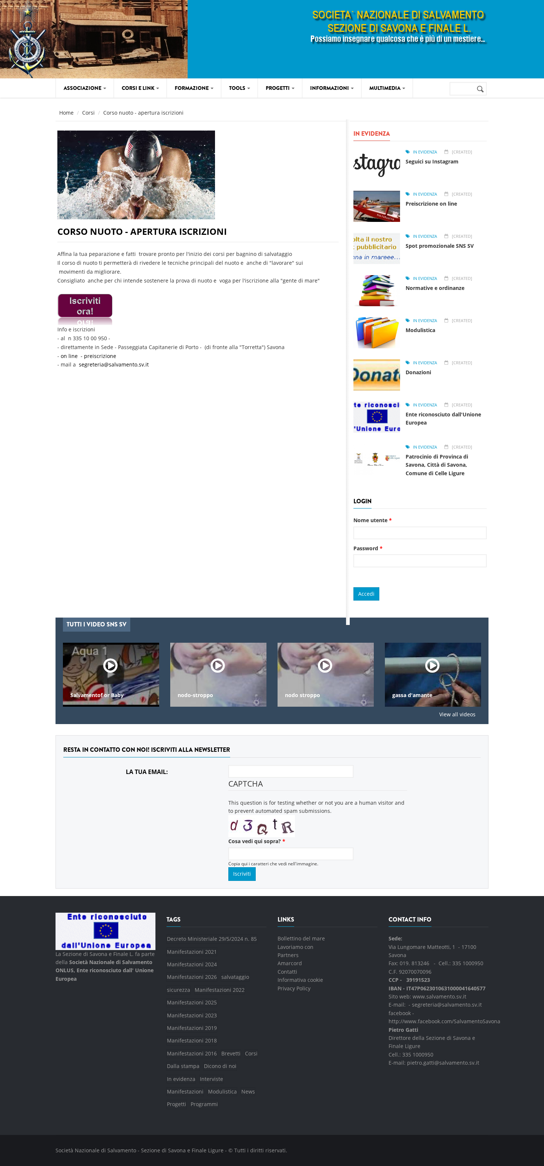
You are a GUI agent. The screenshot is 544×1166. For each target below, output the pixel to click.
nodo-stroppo (119, 695)
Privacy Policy (294, 988)
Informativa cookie (300, 979)
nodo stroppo (226, 695)
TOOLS (237, 88)
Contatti (287, 971)
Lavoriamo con (295, 946)
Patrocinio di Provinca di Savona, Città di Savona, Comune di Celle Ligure (437, 465)
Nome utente (372, 520)
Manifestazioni (185, 1091)
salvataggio (235, 976)
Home (66, 112)
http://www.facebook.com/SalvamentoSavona (444, 1021)
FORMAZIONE (192, 88)
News (248, 1091)
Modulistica (420, 330)
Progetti (176, 1104)
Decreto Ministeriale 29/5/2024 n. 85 (212, 938)
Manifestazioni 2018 (192, 1040)
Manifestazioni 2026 (192, 976)
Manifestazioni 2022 (220, 989)
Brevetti (231, 1053)
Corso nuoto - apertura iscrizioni (142, 231)
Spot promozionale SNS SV (440, 245)
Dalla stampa (183, 1065)
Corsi (88, 112)
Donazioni (418, 372)
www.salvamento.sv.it (439, 996)
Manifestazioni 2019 (192, 1027)
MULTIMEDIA (385, 88)
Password (368, 548)
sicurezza (178, 989)
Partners (288, 955)
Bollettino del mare (301, 938)
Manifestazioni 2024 (192, 964)
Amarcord (290, 963)
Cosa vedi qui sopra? (256, 841)
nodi (429, 695)
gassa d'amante (336, 695)
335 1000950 (467, 963)
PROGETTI (278, 88)
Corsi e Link (138, 88)
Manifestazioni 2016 (192, 1053)
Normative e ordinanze (435, 287)
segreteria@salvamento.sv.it (114, 364)
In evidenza (425, 152)
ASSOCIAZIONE (83, 88)
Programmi (204, 1104)
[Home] (73, 37)
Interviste (211, 1078)
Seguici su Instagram (432, 161)
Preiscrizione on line (431, 203)
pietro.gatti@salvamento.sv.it (443, 1062)
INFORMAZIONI (330, 88)
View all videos (457, 714)
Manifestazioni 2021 (192, 951)
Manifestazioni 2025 (192, 1002)
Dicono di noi (220, 1065)
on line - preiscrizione (89, 355)
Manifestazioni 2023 (192, 1015)
